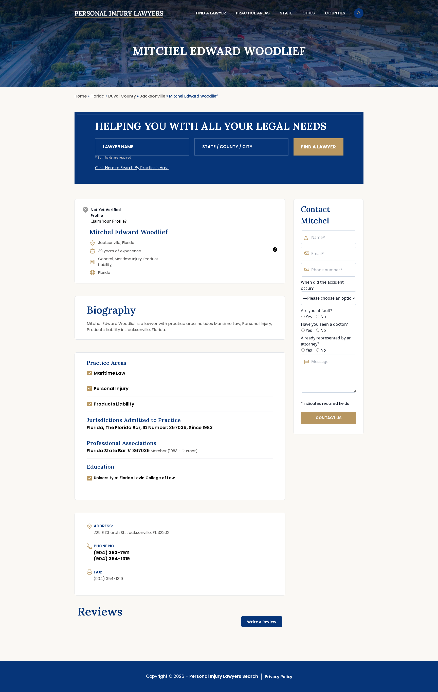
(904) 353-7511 (112, 552)
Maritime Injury (128, 258)
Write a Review (261, 621)
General (105, 258)
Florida (104, 272)
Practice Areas (253, 13)
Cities (308, 13)
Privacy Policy (278, 676)
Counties (335, 13)
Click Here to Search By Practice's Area (132, 167)
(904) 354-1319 (112, 558)
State (286, 13)
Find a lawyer (211, 13)
